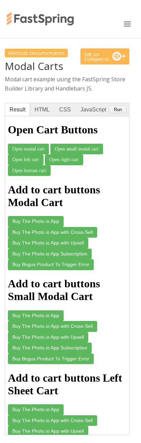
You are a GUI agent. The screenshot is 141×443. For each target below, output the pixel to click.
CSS (65, 109)
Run (118, 109)
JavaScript (93, 109)
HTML (42, 109)
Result (17, 109)
